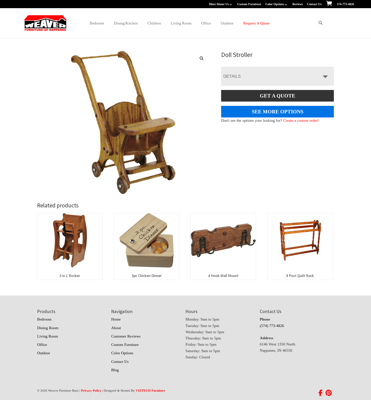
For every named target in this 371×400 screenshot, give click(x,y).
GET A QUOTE (277, 96)
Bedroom (97, 23)
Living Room (181, 23)
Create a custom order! (301, 120)
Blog (115, 370)
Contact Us (314, 4)
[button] (201, 58)
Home (116, 319)
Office (206, 23)
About (116, 328)
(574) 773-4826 (272, 326)
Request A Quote (256, 23)
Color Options (274, 4)
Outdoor (227, 23)
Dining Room (47, 328)
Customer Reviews (126, 336)
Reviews (297, 4)
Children (154, 23)
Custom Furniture (249, 4)
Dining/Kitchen (126, 23)
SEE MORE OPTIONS (277, 111)
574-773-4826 (345, 4)
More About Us (219, 4)
